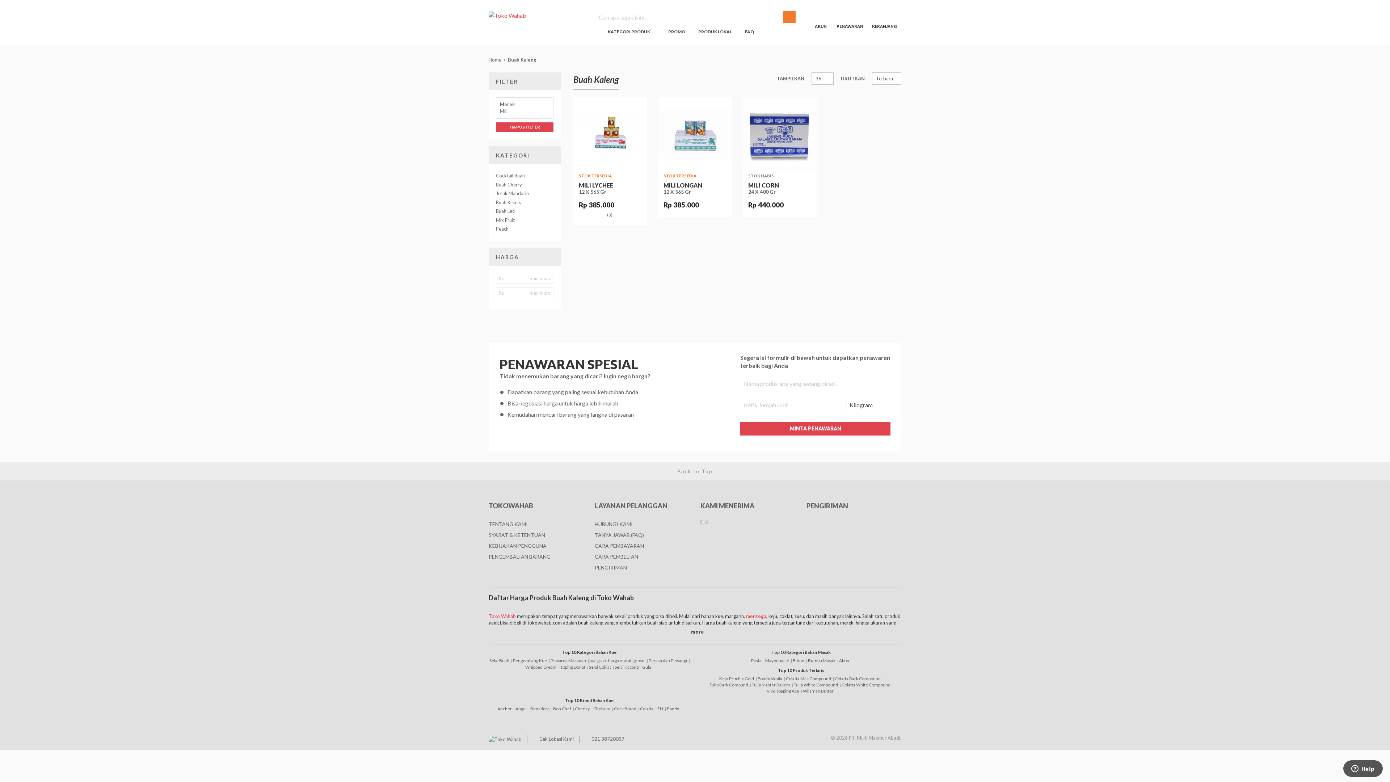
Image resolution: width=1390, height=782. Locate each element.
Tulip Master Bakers (771, 685)
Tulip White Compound (816, 685)
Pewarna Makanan (568, 660)
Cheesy (582, 708)
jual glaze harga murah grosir (617, 660)
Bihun (798, 660)
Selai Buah (499, 660)
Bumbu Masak (821, 660)
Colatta (647, 708)
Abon (844, 660)
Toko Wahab (502, 616)
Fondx (673, 708)
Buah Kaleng (523, 60)
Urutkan (853, 78)
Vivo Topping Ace (783, 691)
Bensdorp (539, 708)
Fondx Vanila (770, 678)
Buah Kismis (508, 202)
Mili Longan (683, 185)
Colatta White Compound (866, 685)
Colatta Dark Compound (858, 678)
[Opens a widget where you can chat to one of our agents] (1363, 769)
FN (660, 708)
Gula (646, 667)
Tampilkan (790, 78)
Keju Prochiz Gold (736, 678)
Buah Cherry (509, 185)
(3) (609, 215)
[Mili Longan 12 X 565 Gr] (695, 134)
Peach (502, 229)
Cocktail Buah (510, 175)
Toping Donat (572, 667)
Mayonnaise (777, 660)
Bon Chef (562, 708)
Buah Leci (505, 211)
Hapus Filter (525, 127)
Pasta (756, 660)
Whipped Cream (541, 667)
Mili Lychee (596, 185)
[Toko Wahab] (536, 15)
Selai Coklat (600, 667)
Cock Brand (625, 708)
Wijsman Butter (818, 691)
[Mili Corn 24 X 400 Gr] (780, 134)
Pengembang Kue (530, 660)
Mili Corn (763, 185)
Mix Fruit (505, 220)
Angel (521, 708)
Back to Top (695, 471)
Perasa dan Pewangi (668, 660)
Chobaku (601, 708)
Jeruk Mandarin (512, 193)
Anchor (504, 708)
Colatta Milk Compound (808, 678)
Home (495, 60)
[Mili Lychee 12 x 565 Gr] (610, 134)
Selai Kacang (627, 667)
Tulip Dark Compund (728, 685)
